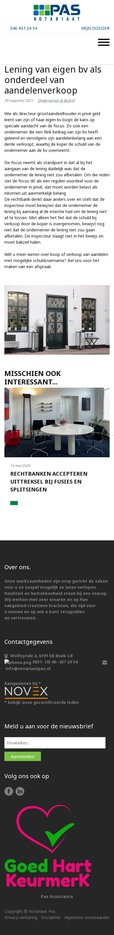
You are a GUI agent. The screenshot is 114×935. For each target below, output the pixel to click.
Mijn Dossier (95, 28)
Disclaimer (51, 917)
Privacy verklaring (21, 917)
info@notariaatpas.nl (28, 668)
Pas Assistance (57, 896)
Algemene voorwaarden (87, 917)
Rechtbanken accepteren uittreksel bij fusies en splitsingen (48, 481)
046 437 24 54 (23, 28)
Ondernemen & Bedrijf (56, 100)
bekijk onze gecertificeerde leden (43, 702)
